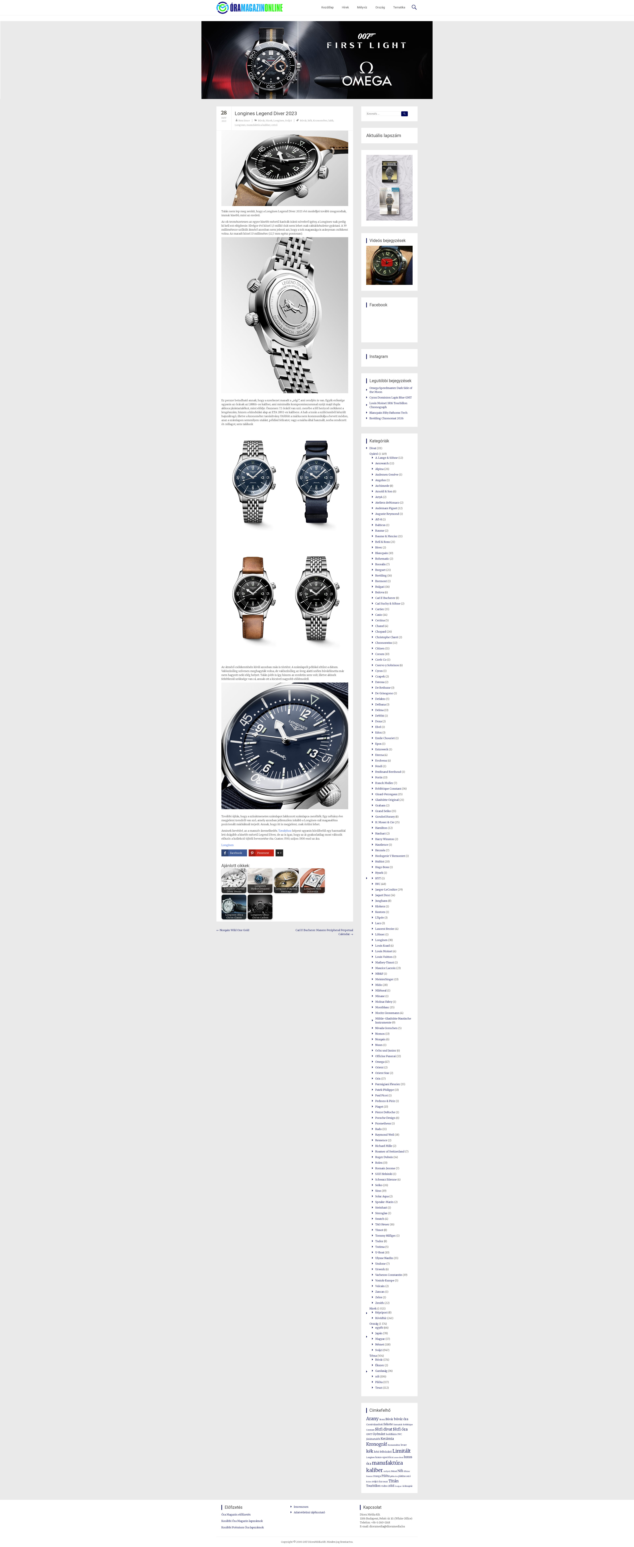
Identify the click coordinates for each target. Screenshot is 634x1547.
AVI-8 (378, 519)
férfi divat (383, 1429)
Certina (380, 620)
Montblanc (382, 1007)
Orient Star (382, 1073)
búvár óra (401, 1419)
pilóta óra (394, 1476)
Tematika (399, 7)
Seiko (378, 1185)
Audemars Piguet (386, 508)
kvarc (404, 1445)
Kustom (380, 912)
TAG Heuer (382, 1224)
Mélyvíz (362, 7)
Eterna (379, 755)
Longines (278, 120)
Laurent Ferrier (385, 928)
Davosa (379, 682)
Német (379, 1344)
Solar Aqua (382, 1196)
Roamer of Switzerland (390, 1151)
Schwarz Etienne (386, 1179)
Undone (380, 1263)
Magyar (380, 1338)
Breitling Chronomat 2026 (387, 418)
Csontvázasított (374, 1424)
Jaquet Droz (382, 895)
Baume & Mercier (386, 536)
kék (310, 120)
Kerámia (387, 1439)
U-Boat (379, 1252)
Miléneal (381, 990)
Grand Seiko (383, 811)
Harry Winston (384, 839)
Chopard (380, 631)
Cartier (379, 609)
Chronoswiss (383, 642)
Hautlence (381, 844)
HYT (378, 878)
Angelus (380, 480)
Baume (379, 530)
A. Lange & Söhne (386, 457)
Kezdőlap (327, 7)
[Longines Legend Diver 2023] (284, 168)
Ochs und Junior (385, 1050)
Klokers (380, 906)
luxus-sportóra (384, 1457)
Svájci (288, 120)
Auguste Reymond (387, 513)
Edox (378, 732)
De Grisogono (384, 693)
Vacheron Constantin (388, 1274)
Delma (379, 710)
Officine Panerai (385, 1056)
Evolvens (381, 760)
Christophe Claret (386, 637)
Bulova (379, 592)
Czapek (380, 676)
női (377, 1376)
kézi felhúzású (383, 1451)
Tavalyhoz (285, 830)
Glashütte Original (387, 799)
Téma (373, 1355)
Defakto (380, 699)
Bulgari (380, 586)
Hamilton (381, 827)
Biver (378, 547)
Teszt (378, 1387)
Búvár (261, 120)
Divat (373, 448)
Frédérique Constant (388, 788)
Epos (378, 743)
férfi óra (400, 1429)
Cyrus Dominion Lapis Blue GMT (391, 397)
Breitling (381, 575)
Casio (378, 614)
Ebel (378, 727)
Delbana (380, 704)
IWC (378, 884)
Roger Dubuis (384, 1157)
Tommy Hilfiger (385, 1235)
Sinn (378, 1190)
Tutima (380, 1246)
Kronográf (376, 1444)
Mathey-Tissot (384, 962)
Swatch (379, 1218)
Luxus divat (398, 1457)
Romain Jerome (385, 1168)
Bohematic (382, 558)
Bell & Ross (382, 541)
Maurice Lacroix (385, 968)
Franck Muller (384, 783)
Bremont (381, 581)
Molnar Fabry (383, 1001)
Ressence (381, 1140)
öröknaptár (407, 1486)
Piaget (379, 1106)
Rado (378, 1129)
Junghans (381, 900)
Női (400, 1471)
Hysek (379, 872)
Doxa (378, 721)
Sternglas (381, 1213)
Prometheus (383, 1123)
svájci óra (377, 1481)
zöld (391, 1486)
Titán (393, 1481)
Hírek (345, 7)
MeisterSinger (384, 979)
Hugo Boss (382, 867)
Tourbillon (373, 1486)
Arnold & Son (383, 491)
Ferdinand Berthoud (388, 771)
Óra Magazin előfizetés (236, 1514)
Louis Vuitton (384, 956)
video (384, 1485)
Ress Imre (244, 120)
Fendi (378, 766)
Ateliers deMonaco (387, 502)
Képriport (381, 1312)
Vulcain (380, 1286)
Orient (379, 1067)
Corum (379, 654)
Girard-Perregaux (386, 794)
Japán (378, 1333)
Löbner (380, 934)
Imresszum (301, 1506)
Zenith (379, 1303)
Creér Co (381, 659)
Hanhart (380, 833)
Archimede (382, 485)
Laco (378, 923)
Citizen (380, 648)
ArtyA (378, 497)
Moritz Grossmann (387, 1013)
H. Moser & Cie (384, 822)
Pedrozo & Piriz (385, 1101)
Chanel (379, 626)
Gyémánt (379, 1434)
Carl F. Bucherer (385, 598)
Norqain (380, 1039)
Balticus (380, 525)
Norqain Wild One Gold (232, 930)
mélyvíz (387, 1471)
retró (274, 125)
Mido (378, 985)
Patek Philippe (384, 1089)
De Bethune (383, 687)
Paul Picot (381, 1095)
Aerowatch (382, 463)
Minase (380, 996)
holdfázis (391, 1434)
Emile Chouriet (385, 738)
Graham (380, 805)
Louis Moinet (383, 951)
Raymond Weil (384, 1134)
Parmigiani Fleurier (387, 1084)
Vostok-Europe (384, 1280)
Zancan (380, 1291)
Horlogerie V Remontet (390, 856)
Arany (372, 1418)
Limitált (401, 1451)
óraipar (398, 1486)
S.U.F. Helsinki (383, 1174)
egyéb (379, 1327)
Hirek (269, 120)
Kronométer (320, 120)
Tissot (379, 1230)
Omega (379, 1061)
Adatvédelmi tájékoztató (309, 1512)
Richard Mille (383, 1146)
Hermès (380, 850)
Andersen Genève (386, 474)
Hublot (379, 861)
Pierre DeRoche (385, 1112)
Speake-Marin (384, 1202)
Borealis (380, 564)
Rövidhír (381, 1318)
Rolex (379, 1162)
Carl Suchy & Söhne (387, 603)
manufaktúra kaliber (258, 125)
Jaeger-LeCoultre (386, 889)
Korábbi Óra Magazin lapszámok (242, 1521)
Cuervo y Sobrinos (387, 665)
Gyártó (374, 453)
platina (401, 1476)
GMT (369, 1434)
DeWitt (379, 715)
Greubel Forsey (385, 816)
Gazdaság (381, 1370)
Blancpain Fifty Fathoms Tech (388, 412)
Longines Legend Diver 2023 (266, 113)
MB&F (379, 973)
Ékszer (379, 1365)
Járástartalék (373, 1439)
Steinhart (381, 1207)
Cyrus (379, 670)
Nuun (379, 1045)
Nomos (380, 1033)
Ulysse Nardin (384, 1258)
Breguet (380, 570)
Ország (380, 7)
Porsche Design (385, 1117)
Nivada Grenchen (386, 1028)
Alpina (379, 469)
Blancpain (381, 553)
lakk (331, 120)
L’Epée (379, 917)
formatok (397, 1424)
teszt (385, 1481)
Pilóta (379, 1382)
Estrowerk (381, 749)
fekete (388, 1424)
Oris (378, 1078)
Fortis (379, 777)
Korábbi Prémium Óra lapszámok (242, 1527)
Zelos (378, 1297)
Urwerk (380, 1269)
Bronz (382, 1419)
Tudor (379, 1241)
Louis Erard (382, 945)
